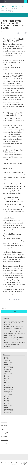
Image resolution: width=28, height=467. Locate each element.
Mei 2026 (6, 359)
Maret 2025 (7, 382)
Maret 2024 (7, 403)
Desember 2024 (8, 387)
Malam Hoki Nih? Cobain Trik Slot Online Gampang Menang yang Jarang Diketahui (14, 328)
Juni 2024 (6, 398)
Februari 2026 (8, 362)
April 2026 (7, 360)
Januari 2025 (7, 386)
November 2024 (8, 389)
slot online (4, 436)
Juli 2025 (6, 375)
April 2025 (7, 380)
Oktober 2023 (8, 412)
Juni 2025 (6, 377)
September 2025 (8, 371)
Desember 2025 (8, 366)
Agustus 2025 (8, 373)
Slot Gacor (14, 31)
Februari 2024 (8, 405)
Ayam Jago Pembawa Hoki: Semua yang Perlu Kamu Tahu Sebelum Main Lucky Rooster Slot (14, 333)
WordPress (11, 462)
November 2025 (8, 368)
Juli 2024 (6, 396)
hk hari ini (4, 422)
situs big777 (4, 433)
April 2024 (7, 402)
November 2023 (8, 411)
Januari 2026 (7, 364)
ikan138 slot (4, 443)
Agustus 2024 (8, 394)
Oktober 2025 (8, 369)
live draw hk (4, 440)
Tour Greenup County (13, 6)
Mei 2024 (6, 400)
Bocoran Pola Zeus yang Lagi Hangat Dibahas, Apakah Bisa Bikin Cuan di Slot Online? (14, 322)
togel (2, 429)
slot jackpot (21, 31)
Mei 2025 (6, 378)
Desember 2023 (8, 409)
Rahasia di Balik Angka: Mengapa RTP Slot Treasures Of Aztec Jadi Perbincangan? (14, 339)
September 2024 (8, 393)
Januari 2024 (7, 407)
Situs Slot (19, 60)
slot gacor (4, 425)
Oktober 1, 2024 (6, 31)
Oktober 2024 (8, 391)
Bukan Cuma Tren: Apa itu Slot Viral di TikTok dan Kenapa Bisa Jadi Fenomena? (14, 344)
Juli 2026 (6, 357)
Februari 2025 (8, 384)
